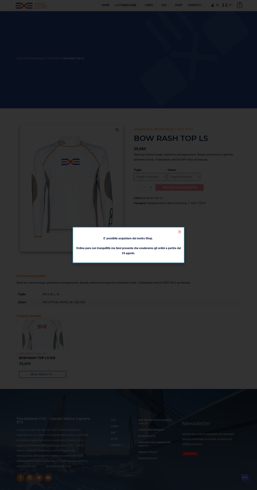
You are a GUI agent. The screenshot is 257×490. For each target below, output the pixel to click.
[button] (179, 231)
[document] (128, 245)
